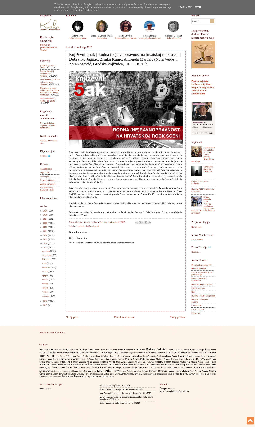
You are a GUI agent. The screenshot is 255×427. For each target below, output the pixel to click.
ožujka (45, 288)
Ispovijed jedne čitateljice (149, 38)
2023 (45, 223)
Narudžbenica (46, 169)
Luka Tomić (65, 359)
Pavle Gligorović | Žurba (110, 386)
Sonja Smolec (46, 371)
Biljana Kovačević (126, 350)
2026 (45, 211)
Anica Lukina (100, 350)
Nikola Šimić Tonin (170, 364)
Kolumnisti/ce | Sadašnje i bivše (47, 189)
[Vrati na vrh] (250, 421)
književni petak (92, 226)
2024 (45, 219)
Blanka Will (140, 349)
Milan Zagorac (80, 362)
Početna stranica (124, 317)
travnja (45, 284)
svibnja (45, 279)
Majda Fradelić (118, 359)
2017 (45, 248)
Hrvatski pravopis (198, 269)
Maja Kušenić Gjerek (91, 359)
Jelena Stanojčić (143, 356)
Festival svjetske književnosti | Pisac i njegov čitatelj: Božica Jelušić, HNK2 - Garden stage (202, 87)
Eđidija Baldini (168, 352)
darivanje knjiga (155, 374)
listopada (46, 259)
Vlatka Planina (202, 371)
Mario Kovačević (173, 359)
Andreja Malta (86, 349)
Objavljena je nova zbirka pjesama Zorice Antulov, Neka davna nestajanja (49, 91)
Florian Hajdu (181, 352)
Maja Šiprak (106, 359)
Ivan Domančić (79, 356)
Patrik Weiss (199, 365)
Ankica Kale (112, 350)
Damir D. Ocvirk (175, 350)
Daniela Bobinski (190, 350)
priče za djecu (181, 373)
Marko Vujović (202, 359)
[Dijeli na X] (143, 222)
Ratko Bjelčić (45, 367)
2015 (45, 305)
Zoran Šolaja (104, 374)
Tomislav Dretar (175, 371)
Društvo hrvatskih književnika (198, 279)
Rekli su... (195, 252)
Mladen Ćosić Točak (201, 362)
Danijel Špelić (204, 350)
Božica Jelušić (157, 349)
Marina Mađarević (158, 359)
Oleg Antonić (186, 364)
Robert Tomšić (73, 367)
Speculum (58, 371)
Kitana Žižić (200, 356)
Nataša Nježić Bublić (118, 364)
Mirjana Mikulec (135, 362)
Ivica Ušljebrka (103, 356)
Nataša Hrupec (100, 365)
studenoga (47, 255)
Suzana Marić (90, 371)
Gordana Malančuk (196, 352)
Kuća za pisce (197, 309)
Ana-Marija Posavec (69, 349)
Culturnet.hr (196, 305)
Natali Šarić (88, 364)
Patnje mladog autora (78, 38)
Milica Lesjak (93, 362)
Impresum (44, 172)
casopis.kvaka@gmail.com (177, 391)
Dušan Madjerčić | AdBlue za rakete (47, 100)
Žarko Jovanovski (55, 377)
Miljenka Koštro (108, 361)
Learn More (185, 7)
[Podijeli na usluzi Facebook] (146, 222)
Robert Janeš (59, 367)
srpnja (45, 271)
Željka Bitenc (68, 377)
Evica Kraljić (156, 352)
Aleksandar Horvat (49, 349)
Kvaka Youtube (197, 239)
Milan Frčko (66, 361)
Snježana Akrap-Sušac (204, 367)
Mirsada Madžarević (181, 362)
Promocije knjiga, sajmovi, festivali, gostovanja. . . (47, 125)
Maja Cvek (76, 359)
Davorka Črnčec (76, 352)
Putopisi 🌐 (45, 156)
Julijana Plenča (171, 356)
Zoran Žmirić (115, 374)
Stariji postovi (177, 317)
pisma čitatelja (168, 374)
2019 (45, 239)
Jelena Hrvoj (129, 356)
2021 (45, 231)
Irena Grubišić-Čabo (64, 356)
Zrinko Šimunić (141, 374)
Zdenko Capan (52, 374)
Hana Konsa (210, 352)
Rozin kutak (102, 38)
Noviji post (72, 317)
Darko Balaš (62, 352)
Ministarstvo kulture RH (201, 265)
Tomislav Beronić (141, 371)
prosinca (46, 251)
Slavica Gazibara (169, 367)
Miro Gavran (149, 362)
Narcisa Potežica (73, 364)
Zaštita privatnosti (47, 184)
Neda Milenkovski (137, 365)
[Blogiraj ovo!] (139, 222)
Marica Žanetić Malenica (137, 359)
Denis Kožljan (107, 352)
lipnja (44, 275)
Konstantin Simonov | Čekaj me (208, 169)
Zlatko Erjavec (77, 374)
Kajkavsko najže (173, 38)
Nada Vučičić (58, 365)
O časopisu (45, 176)
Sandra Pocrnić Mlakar (103, 367)
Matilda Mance (53, 362)
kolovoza (46, 267)
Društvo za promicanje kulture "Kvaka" (48, 47)
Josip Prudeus (157, 356)
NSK (193, 292)
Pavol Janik (210, 365)
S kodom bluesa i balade (125, 38)
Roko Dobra (86, 367)
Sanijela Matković (123, 367)
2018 (45, 243)
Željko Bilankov (93, 376)
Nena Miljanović (153, 364)
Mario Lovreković (188, 359)
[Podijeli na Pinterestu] (149, 222)
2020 (45, 235)
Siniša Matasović (153, 367)
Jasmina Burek (116, 356)
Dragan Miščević (121, 352)
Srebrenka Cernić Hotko (73, 371)
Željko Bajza (80, 376)
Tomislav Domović (158, 371)
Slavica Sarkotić (185, 367)
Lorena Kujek (53, 359)
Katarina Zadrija (186, 356)
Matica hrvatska (198, 288)
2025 (45, 215)
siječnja (45, 296)
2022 (45, 227)
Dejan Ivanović (92, 352)
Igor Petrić (47, 355)
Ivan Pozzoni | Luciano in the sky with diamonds (50, 82)
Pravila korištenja (47, 180)
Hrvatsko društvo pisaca (201, 284)
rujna (44, 263)
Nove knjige (196, 227)
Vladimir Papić (188, 371)
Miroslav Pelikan (163, 361)
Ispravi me (195, 313)
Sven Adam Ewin (109, 370)
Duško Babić (145, 352)
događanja (80, 226)
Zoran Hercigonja (90, 374)
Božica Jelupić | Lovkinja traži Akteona (47, 73)
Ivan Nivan (91, 356)
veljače (45, 292)
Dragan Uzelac (134, 353)
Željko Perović (107, 377)
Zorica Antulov (127, 373)
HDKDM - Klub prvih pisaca (203, 296)
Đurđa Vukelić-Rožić (198, 374)
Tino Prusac (127, 371)
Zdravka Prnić (65, 374)
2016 (45, 301)
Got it (197, 7)
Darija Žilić (52, 352)
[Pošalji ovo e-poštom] (136, 222)
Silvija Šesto (138, 367)
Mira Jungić (122, 362)
